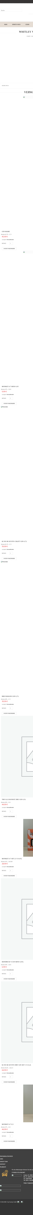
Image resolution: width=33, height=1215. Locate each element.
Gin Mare (6, 231)
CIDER (27, 24)
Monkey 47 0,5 (8, 1124)
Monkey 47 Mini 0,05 (10, 386)
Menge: (4, 243)
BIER (5, 24)
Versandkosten (10, 239)
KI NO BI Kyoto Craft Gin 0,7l (14, 541)
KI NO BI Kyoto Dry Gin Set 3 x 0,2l (16, 1065)
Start (28, 36)
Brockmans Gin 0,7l (10, 696)
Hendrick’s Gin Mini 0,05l (13, 962)
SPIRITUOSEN (16, 24)
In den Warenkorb (9, 248)
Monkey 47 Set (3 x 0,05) (12, 858)
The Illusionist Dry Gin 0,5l (14, 799)
